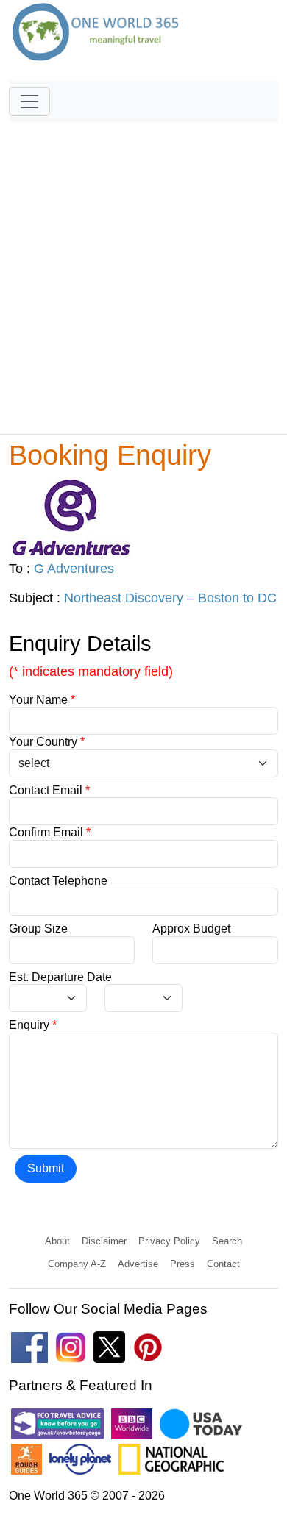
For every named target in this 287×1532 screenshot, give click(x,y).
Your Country (47, 741)
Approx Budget (191, 928)
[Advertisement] (143, 271)
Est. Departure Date (60, 977)
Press (182, 1263)
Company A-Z (77, 1263)
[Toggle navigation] (29, 101)
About (57, 1241)
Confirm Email (50, 832)
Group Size (38, 928)
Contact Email (49, 790)
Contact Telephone (58, 880)
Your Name (42, 700)
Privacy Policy (169, 1241)
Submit (45, 1168)
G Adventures (74, 568)
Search (227, 1241)
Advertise (138, 1263)
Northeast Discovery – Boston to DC (170, 598)
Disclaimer (104, 1241)
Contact (223, 1263)
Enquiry (33, 1025)
